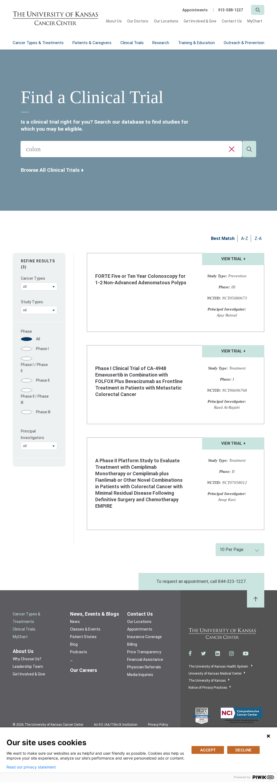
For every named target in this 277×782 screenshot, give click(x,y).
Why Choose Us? (27, 659)
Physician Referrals (144, 667)
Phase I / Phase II (34, 367)
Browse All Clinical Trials (50, 170)
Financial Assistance (145, 659)
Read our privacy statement (31, 767)
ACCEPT (208, 750)
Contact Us (232, 21)
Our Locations (166, 21)
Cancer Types (33, 278)
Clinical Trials (132, 42)
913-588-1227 (230, 10)
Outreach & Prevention (244, 42)
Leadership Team (28, 666)
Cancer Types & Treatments (38, 42)
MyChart (254, 21)
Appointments (195, 10)
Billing (132, 644)
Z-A (258, 238)
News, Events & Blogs (94, 614)
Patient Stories (83, 637)
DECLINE (243, 750)
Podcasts (78, 652)
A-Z (244, 238)
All (38, 339)
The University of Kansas (207, 680)
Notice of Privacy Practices (208, 687)
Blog (74, 644)
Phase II (43, 380)
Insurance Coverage (144, 637)
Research (160, 42)
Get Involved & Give (200, 21)
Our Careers (83, 670)
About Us (114, 21)
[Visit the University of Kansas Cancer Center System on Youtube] (245, 653)
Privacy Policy (158, 725)
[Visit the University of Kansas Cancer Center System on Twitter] (203, 653)
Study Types (32, 302)
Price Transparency (144, 652)
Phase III (43, 412)
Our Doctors (138, 21)
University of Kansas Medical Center (215, 673)
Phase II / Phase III (35, 399)
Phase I (42, 349)
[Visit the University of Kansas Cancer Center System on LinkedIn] (217, 653)
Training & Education (196, 42)
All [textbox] (25, 287)
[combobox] (131, 149)
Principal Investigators (32, 434)
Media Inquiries (140, 674)
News (75, 621)
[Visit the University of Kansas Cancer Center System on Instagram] (231, 653)
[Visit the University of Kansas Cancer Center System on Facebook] (190, 653)
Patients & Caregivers (91, 42)
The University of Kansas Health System (219, 666)
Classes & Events (85, 629)
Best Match (223, 238)
